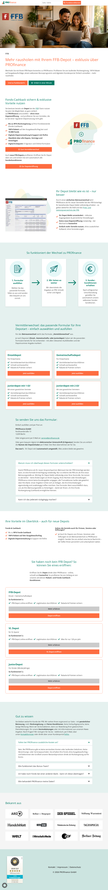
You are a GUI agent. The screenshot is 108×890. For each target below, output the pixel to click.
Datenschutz (75, 867)
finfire (66, 734)
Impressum (62, 867)
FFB (37, 108)
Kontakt (51, 867)
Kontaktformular (27, 734)
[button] (4, 885)
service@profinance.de (50, 438)
